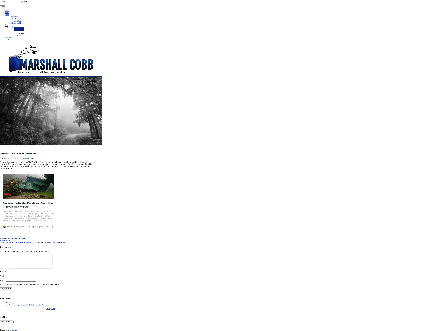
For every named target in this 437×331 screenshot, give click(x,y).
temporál (22, 238)
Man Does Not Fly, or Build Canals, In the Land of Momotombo (28, 305)
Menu (3, 7)
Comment (4, 268)
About (7, 13)
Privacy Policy (51, 309)
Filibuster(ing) (10, 303)
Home (7, 11)
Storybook (15, 17)
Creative (19, 29)
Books (7, 15)
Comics (18, 31)
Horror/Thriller (16, 23)
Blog (6, 25)
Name (3, 272)
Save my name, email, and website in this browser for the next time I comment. (31, 285)
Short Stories (20, 33)
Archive (19, 35)
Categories (15, 27)
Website (3, 280)
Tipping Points (5, 240)
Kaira (16, 330)
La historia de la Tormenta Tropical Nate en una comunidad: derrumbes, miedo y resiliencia (32, 242)
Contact (7, 39)
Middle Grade (16, 19)
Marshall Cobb (28, 158)
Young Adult (16, 21)
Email (3, 276)
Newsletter (9, 37)
